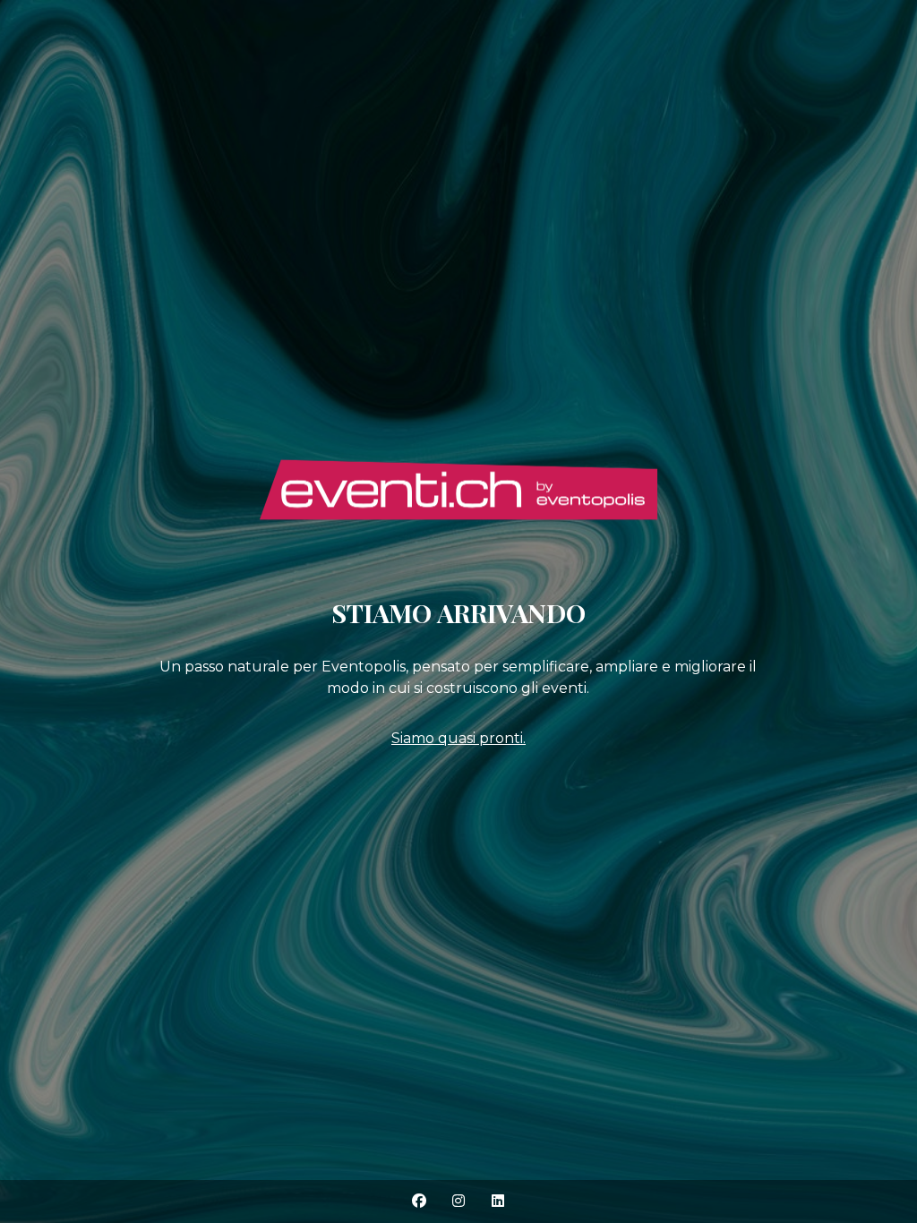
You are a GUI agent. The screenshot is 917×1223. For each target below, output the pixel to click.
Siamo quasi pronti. (458, 738)
